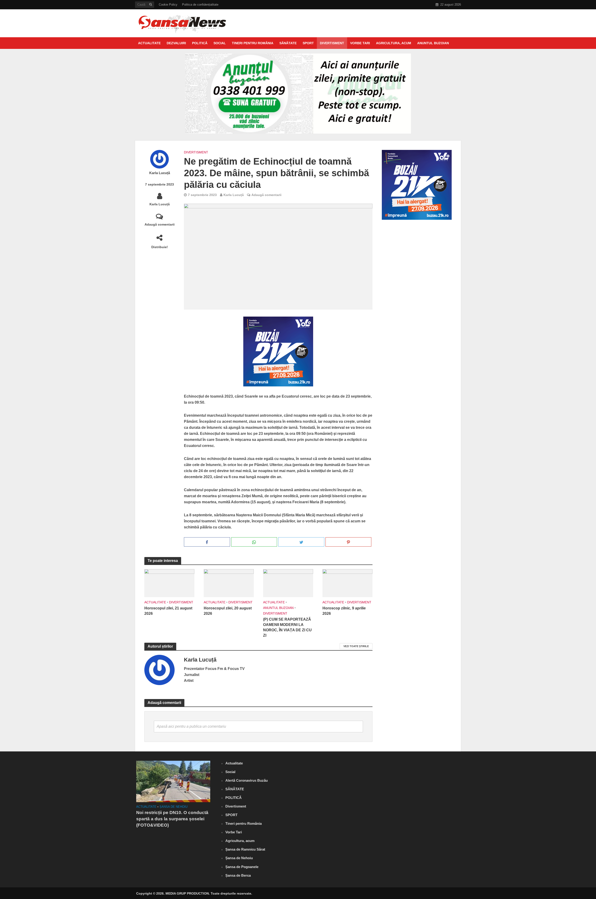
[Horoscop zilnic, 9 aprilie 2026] (347, 583)
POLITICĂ (199, 43)
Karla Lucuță (159, 173)
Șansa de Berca (238, 875)
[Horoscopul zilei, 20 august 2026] (229, 583)
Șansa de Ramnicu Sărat (245, 849)
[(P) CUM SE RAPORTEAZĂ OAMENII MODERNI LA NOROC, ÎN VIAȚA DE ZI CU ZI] (288, 583)
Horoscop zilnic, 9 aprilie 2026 (344, 610)
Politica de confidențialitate (200, 4)
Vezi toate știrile (356, 646)
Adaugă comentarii (160, 224)
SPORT (308, 43)
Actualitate (149, 43)
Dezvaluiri (176, 43)
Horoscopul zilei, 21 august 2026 (168, 610)
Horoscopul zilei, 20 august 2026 (228, 610)
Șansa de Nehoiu (173, 806)
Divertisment (332, 43)
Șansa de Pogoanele (241, 867)
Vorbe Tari (360, 43)
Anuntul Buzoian (433, 43)
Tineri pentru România (252, 43)
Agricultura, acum (393, 43)
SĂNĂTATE (288, 43)
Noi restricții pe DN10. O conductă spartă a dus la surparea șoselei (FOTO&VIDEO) (172, 819)
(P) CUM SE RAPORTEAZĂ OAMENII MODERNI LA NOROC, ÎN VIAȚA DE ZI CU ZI (287, 627)
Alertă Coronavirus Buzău (246, 780)
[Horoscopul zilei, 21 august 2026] (169, 583)
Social (219, 43)
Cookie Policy (168, 4)
